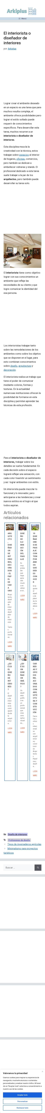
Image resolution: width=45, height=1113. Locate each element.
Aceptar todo (22, 1095)
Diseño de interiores (17, 834)
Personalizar (22, 1101)
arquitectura (24, 365)
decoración (10, 369)
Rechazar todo (22, 1108)
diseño (13, 365)
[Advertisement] (22, 78)
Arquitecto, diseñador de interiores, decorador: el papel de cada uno (10, 562)
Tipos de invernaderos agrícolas (24, 844)
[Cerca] (42, 1071)
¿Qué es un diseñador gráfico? (22, 675)
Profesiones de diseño (19, 840)
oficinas (20, 158)
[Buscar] (38, 868)
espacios (24, 154)
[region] (22, 1091)
